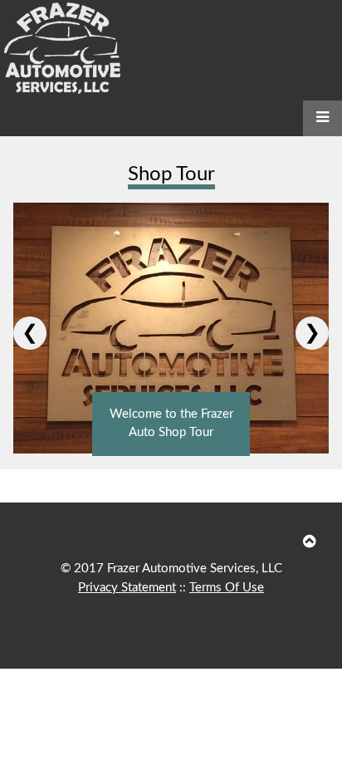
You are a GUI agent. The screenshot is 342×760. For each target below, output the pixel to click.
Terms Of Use (226, 587)
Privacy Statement (127, 587)
